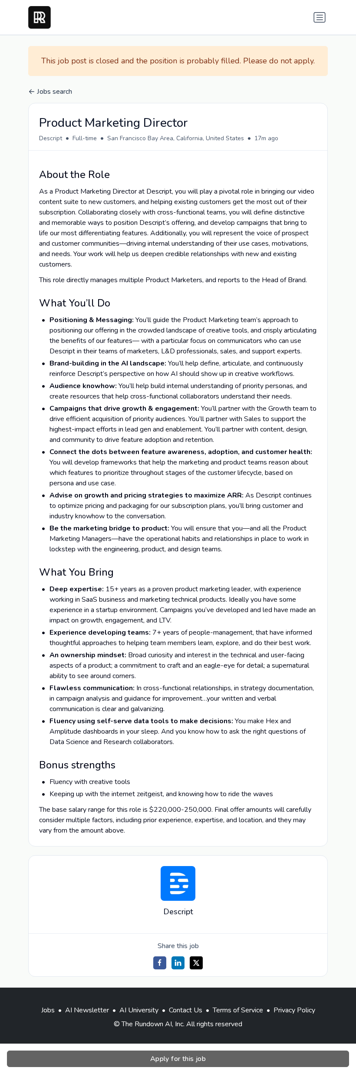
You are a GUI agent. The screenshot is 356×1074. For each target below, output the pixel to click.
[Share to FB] (159, 962)
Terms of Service (238, 1010)
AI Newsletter (87, 1010)
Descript (50, 138)
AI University (138, 1010)
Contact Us (185, 1010)
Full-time (85, 138)
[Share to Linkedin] (178, 962)
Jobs (48, 1010)
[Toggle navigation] (319, 17)
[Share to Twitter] (196, 962)
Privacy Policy (294, 1010)
